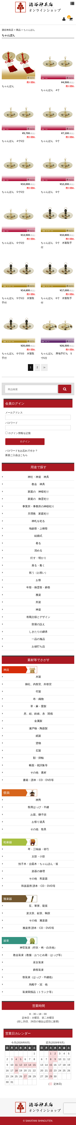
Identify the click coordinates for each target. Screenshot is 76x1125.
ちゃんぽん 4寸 (50, 90)
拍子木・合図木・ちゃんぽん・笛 (38, 864)
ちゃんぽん (8, 86)
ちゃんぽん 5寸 (50, 141)
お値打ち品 (38, 646)
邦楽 (38, 602)
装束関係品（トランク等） (38, 992)
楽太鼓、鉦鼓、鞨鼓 (38, 913)
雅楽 (38, 594)
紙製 (38, 735)
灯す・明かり (38, 558)
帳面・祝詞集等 (38, 765)
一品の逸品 (38, 639)
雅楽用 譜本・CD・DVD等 (38, 928)
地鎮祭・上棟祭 (38, 528)
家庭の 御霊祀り (38, 498)
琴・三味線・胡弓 (38, 849)
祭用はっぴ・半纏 (38, 807)
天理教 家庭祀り (38, 513)
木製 (38, 676)
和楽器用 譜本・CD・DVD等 (38, 885)
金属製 (38, 721)
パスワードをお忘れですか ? (21, 450)
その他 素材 (38, 772)
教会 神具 (38, 484)
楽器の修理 (38, 871)
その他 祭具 (38, 829)
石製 (38, 750)
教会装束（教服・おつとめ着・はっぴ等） (38, 955)
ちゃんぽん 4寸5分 (13, 141)
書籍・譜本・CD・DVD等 (38, 780)
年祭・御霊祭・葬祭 (38, 587)
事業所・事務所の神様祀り (38, 506)
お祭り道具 (38, 821)
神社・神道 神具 (38, 477)
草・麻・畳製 (38, 706)
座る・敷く (38, 565)
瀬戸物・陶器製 (38, 728)
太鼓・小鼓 (38, 856)
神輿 (38, 799)
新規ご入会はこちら (16, 455)
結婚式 (38, 535)
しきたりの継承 (38, 631)
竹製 (38, 691)
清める (38, 550)
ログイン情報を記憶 (19, 433)
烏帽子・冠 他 (38, 984)
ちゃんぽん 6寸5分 (13, 242)
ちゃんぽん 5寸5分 (13, 191)
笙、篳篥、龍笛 (38, 905)
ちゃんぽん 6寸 (50, 191)
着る (38, 543)
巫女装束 (38, 962)
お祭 (38, 580)
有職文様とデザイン (38, 617)
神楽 (38, 609)
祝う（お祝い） (38, 572)
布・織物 (38, 699)
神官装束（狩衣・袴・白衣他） (38, 947)
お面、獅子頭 (38, 814)
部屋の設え (38, 624)
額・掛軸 (38, 757)
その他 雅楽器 (38, 920)
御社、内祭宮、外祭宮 (38, 684)
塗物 (38, 743)
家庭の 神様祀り (38, 491)
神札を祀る (38, 521)
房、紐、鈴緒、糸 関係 (38, 713)
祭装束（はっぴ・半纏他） (38, 977)
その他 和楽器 (38, 878)
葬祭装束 (38, 969)
